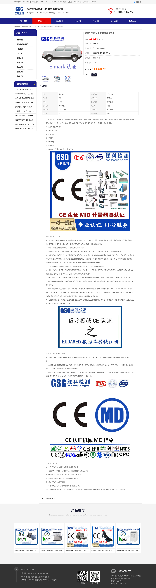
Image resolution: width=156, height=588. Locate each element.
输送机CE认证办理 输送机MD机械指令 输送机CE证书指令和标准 (88, 550)
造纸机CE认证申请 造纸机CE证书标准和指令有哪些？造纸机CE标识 (63, 550)
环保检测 (20, 40)
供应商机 (41, 21)
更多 (33, 84)
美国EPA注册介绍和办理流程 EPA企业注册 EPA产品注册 (25, 120)
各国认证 (20, 62)
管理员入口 (46, 580)
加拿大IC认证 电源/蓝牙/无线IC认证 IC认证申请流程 (25, 89)
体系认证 (20, 76)
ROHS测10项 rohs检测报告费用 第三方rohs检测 (25, 115)
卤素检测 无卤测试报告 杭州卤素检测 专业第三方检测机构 (25, 98)
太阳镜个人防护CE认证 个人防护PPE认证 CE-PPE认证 (25, 107)
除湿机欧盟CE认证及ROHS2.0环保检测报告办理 (108, 550)
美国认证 (20, 58)
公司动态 (96, 21)
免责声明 (39, 580)
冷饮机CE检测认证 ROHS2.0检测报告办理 (29, 550)
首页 (23, 26)
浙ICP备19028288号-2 (41, 573)
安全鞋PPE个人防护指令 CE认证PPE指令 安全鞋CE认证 (25, 111)
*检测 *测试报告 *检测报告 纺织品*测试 (25, 129)
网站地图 (54, 580)
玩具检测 (20, 49)
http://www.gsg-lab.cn (48, 498)
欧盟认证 (20, 72)
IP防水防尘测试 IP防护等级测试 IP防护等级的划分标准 (25, 94)
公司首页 (23, 21)
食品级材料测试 (22, 44)
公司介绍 (77, 21)
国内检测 (20, 67)
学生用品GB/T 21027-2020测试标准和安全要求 (25, 124)
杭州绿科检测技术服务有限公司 (30, 577)
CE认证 (36, 26)
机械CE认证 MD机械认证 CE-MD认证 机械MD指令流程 (25, 102)
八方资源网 (32, 580)
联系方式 (132, 21)
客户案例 (114, 21)
